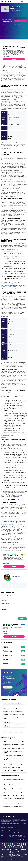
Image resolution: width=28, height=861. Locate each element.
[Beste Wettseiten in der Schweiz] (16, 845)
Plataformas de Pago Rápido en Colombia (13, 764)
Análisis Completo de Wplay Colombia (12, 801)
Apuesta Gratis (12, 832)
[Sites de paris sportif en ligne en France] (24, 844)
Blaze (5, 258)
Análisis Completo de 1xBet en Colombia (13, 803)
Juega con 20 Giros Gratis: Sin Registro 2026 (14, 732)
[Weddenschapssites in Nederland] (10, 845)
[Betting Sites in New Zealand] (14, 844)
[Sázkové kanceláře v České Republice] (13, 847)
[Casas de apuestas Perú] (6, 847)
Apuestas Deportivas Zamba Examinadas (13, 792)
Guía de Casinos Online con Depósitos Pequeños (12, 729)
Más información (6, 633)
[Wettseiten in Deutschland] (12, 845)
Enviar (22, 618)
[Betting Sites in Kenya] (16, 844)
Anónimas (3, 832)
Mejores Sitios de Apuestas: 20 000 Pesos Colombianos (13, 721)
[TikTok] (15, 827)
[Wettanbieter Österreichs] (14, 845)
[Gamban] (12, 852)
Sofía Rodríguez (16, 576)
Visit (22, 647)
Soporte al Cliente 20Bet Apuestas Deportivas (14, 795)
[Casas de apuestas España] (18, 845)
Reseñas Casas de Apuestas (10, 854)
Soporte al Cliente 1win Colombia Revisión (13, 770)
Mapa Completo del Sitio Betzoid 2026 (12, 767)
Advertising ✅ (17, 855)
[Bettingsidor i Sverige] (5, 845)
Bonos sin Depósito (22, 838)
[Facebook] (6, 827)
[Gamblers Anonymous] (18, 852)
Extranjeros (20, 832)
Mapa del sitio (18, 854)
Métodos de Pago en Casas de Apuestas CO (14, 741)
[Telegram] (2, 827)
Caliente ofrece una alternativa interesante (11, 524)
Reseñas (4, 4)
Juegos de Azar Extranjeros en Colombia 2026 (14, 705)
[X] (4, 827)
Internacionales (21, 834)
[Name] (26, 2)
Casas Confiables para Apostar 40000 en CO (14, 762)
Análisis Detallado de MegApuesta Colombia (14, 798)
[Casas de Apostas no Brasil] (9, 847)
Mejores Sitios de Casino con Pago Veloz (13, 703)
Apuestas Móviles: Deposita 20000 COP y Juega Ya (13, 752)
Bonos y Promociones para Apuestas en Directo (13, 758)
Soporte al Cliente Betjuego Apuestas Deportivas (12, 785)
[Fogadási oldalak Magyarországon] (17, 847)
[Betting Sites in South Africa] (20, 844)
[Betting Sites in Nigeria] (18, 844)
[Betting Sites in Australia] (9, 844)
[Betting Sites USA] (7, 844)
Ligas (3, 854)
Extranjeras (3, 834)
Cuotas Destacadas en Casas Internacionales (14, 748)
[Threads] (11, 827)
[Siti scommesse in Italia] (22, 844)
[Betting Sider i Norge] (7, 845)
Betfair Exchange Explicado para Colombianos (14, 782)
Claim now (13, 59)
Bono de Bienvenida (13, 834)
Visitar (20, 20)
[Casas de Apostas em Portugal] (8, 847)
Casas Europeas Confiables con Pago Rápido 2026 (14, 745)
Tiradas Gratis (21, 839)
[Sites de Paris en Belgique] (26, 844)
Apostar (13, 636)
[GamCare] (17, 849)
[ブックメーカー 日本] (23, 847)
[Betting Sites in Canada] (12, 844)
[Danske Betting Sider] (9, 845)
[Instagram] (9, 827)
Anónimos (20, 835)
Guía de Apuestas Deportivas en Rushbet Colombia (13, 789)
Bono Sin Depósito (12, 835)
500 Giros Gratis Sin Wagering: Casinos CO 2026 (13, 717)
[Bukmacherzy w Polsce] (11, 847)
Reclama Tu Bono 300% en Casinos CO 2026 (14, 714)
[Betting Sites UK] (3, 844)
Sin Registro (3, 838)
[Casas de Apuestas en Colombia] (26, 845)
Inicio (2, 4)
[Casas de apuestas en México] (20, 845)
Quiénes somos (11, 855)
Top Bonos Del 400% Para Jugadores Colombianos (12, 725)
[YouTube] (13, 827)
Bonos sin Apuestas (22, 836)
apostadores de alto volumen (8, 286)
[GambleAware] (7, 849)
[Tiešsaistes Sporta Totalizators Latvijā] (19, 847)
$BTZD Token (24, 854)
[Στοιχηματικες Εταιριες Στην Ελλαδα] (21, 847)
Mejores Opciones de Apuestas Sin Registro (14, 711)
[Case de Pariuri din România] (15, 847)
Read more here (6, 56)
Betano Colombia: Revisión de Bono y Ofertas (14, 779)
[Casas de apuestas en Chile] (24, 845)
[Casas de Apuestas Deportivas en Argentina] (22, 845)
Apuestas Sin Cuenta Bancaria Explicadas (13, 755)
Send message (5, 595)
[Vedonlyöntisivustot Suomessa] (3, 845)
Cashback (11, 836)
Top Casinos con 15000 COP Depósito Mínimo (14, 708)
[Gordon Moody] (23, 849)
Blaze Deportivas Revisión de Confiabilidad (13, 806)
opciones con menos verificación (9, 386)
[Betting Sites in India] (10, 844)
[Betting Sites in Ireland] (5, 844)
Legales (2, 835)
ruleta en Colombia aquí (13, 496)
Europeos (3, 836)
